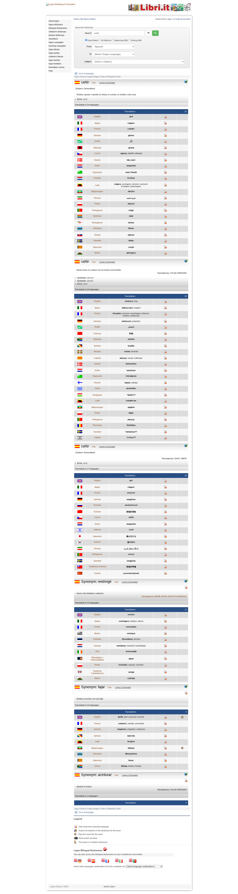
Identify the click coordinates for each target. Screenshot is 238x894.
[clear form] (148, 33)
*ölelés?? (131, 395)
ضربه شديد (131, 198)
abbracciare (127, 308)
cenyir (131, 247)
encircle (140, 717)
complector (131, 401)
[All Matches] (185, 81)
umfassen (126, 321)
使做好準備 (131, 567)
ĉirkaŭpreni (131, 376)
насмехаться (131, 505)
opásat (123, 153)
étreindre (117, 313)
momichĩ (130, 646)
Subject (88, 61)
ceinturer (122, 723)
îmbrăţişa (131, 425)
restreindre (131, 627)
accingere (126, 184)
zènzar (131, 223)
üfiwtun (131, 748)
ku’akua (131, 178)
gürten (131, 135)
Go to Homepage (86, 73)
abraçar (123, 358)
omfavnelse (131, 364)
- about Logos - (109, 886)
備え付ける (131, 536)
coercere (143, 184)
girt (131, 480)
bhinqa (124, 766)
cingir (131, 210)
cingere (131, 123)
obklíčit (131, 153)
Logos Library (79, 77)
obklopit (138, 153)
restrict (131, 614)
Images (96, 77)
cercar (131, 554)
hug (135, 301)
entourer (145, 313)
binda (131, 240)
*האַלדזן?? (131, 437)
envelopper (135, 313)
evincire (135, 184)
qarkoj (131, 148)
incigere (131, 741)
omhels (131, 339)
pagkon (131, 407)
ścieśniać (123, 665)
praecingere (135, 186)
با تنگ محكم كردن (131, 548)
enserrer (126, 313)
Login (168, 19)
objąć (131, 413)
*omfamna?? (131, 432)
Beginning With (121, 40)
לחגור (131, 530)
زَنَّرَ (131, 141)
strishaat (131, 633)
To (90, 54)
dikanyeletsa (131, 754)
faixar (131, 760)
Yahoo (103, 77)
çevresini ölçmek (131, 573)
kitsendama (127, 639)
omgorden (131, 166)
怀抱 (131, 333)
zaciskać (140, 665)
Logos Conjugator (107, 83)
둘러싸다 (131, 542)
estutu (127, 351)
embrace (129, 301)
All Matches (106, 40)
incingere (125, 186)
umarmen (136, 321)
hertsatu (134, 351)
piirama (137, 639)
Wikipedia (111, 77)
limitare (133, 621)
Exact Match (93, 40)
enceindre (139, 723)
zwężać (131, 665)
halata (127, 383)
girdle (120, 717)
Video (118, 77)
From (89, 46)
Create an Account (182, 19)
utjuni (131, 659)
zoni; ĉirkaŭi (131, 172)
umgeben (131, 729)
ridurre (140, 621)
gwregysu (131, 253)
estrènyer (138, 358)
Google (89, 77)
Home (76, 19)
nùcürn (131, 191)
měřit (131, 517)
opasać (131, 204)
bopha (131, 766)
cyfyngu (131, 678)
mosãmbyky (140, 646)
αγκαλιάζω (131, 388)
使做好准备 (131, 512)
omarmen (131, 370)
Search (88, 33)
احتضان (131, 327)
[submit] (155, 33)
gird (131, 116)
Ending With (136, 40)
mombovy (121, 646)
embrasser (135, 316)
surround (132, 717)
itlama (131, 228)
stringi (131, 672)
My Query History (88, 19)
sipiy (131, 216)
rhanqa (138, 766)
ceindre (131, 129)
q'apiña (131, 346)
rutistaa (134, 383)
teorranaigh (131, 651)
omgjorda (131, 561)
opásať (131, 235)
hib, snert (131, 160)
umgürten (131, 499)
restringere (124, 621)
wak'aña (131, 736)
